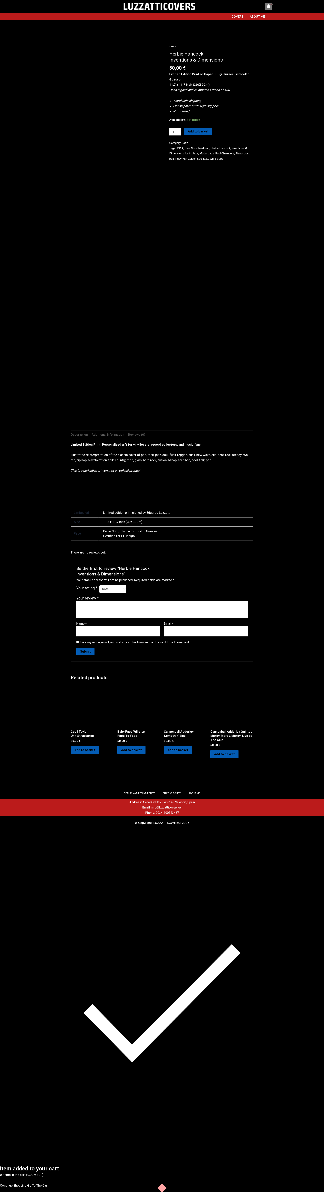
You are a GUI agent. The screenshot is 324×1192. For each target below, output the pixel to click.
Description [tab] (79, 434)
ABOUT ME (257, 16)
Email (169, 623)
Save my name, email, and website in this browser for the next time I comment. (135, 642)
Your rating (87, 588)
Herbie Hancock (220, 148)
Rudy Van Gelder (185, 158)
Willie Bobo (217, 158)
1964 (180, 148)
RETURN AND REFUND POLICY (139, 793)
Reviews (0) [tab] (136, 434)
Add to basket (198, 131)
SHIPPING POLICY (172, 793)
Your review (87, 598)
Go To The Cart (37, 1185)
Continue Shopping (13, 1185)
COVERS (237, 16)
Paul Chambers (224, 153)
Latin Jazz (191, 153)
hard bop (203, 148)
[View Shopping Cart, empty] (268, 6)
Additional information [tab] (108, 434)
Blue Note (191, 148)
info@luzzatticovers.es (166, 807)
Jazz (172, 46)
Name (81, 623)
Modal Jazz (207, 153)
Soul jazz (202, 158)
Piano (239, 153)
